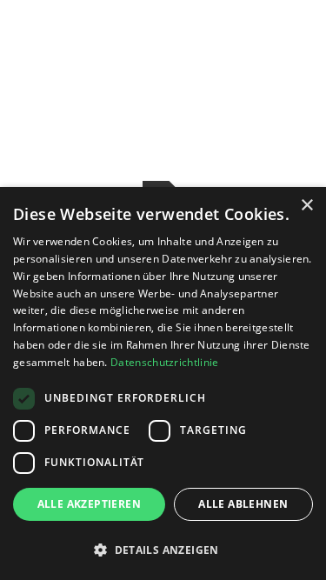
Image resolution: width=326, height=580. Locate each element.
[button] (163, 549)
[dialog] (163, 383)
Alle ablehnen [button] (243, 504)
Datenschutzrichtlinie (164, 362)
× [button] (306, 205)
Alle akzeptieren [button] (89, 504)
